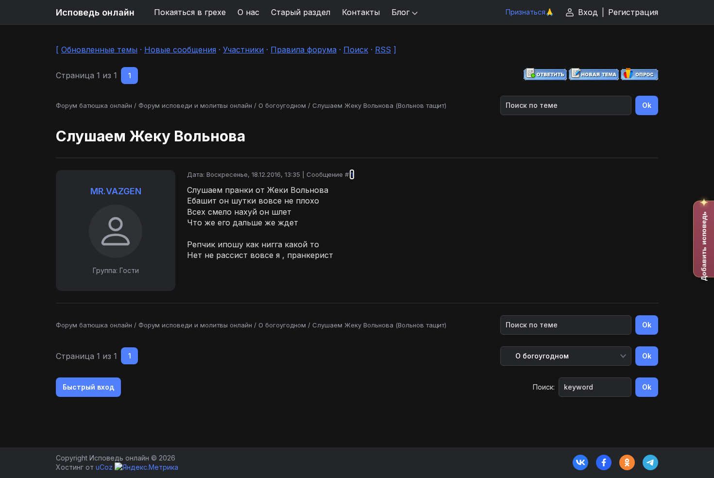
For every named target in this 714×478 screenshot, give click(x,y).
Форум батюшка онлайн (94, 105)
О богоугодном (282, 105)
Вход (588, 12)
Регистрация (633, 12)
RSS (383, 49)
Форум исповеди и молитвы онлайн (195, 105)
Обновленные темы (99, 49)
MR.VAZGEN (115, 191)
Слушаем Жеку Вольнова (352, 105)
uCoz (104, 467)
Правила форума (304, 49)
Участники (243, 49)
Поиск (355, 49)
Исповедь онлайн (95, 12)
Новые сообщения (180, 49)
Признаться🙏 (530, 12)
